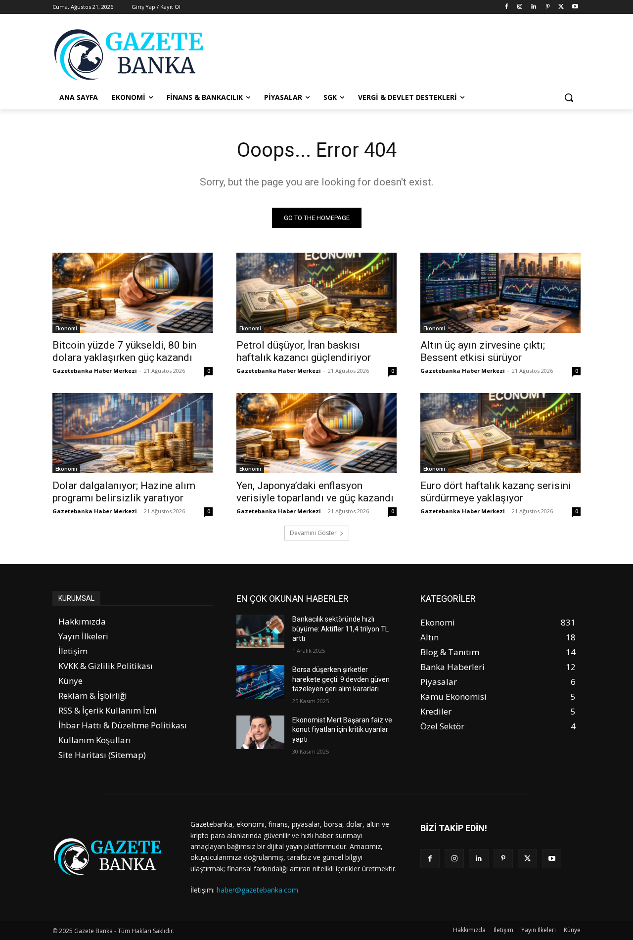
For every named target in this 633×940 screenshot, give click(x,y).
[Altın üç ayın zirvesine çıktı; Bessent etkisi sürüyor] (500, 293)
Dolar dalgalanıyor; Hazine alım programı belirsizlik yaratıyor (123, 492)
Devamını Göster (313, 533)
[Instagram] (520, 7)
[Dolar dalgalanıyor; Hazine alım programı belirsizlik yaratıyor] (132, 433)
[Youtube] (575, 7)
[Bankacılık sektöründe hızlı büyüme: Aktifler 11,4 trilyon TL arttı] (260, 631)
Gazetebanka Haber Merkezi (94, 370)
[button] (569, 97)
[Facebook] (506, 7)
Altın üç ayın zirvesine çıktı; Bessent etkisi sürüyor (482, 351)
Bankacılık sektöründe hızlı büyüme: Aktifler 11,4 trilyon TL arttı (340, 628)
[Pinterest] (547, 7)
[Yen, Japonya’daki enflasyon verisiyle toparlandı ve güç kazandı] (316, 433)
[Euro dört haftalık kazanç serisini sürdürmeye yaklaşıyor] (500, 433)
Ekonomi (66, 328)
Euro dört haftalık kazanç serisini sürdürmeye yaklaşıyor (495, 492)
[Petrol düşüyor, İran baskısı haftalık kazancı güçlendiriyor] (316, 293)
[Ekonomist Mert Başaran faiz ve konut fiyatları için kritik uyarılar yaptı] (260, 732)
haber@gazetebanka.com (257, 890)
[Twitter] (561, 7)
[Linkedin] (534, 7)
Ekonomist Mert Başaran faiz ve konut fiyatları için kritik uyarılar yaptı (342, 729)
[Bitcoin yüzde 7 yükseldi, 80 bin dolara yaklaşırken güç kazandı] (132, 293)
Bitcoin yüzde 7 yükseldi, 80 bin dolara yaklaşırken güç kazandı (124, 351)
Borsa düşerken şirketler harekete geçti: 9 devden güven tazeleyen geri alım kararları (341, 679)
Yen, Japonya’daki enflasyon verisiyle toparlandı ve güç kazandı (315, 492)
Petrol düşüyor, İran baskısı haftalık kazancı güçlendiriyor (303, 351)
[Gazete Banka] (131, 54)
